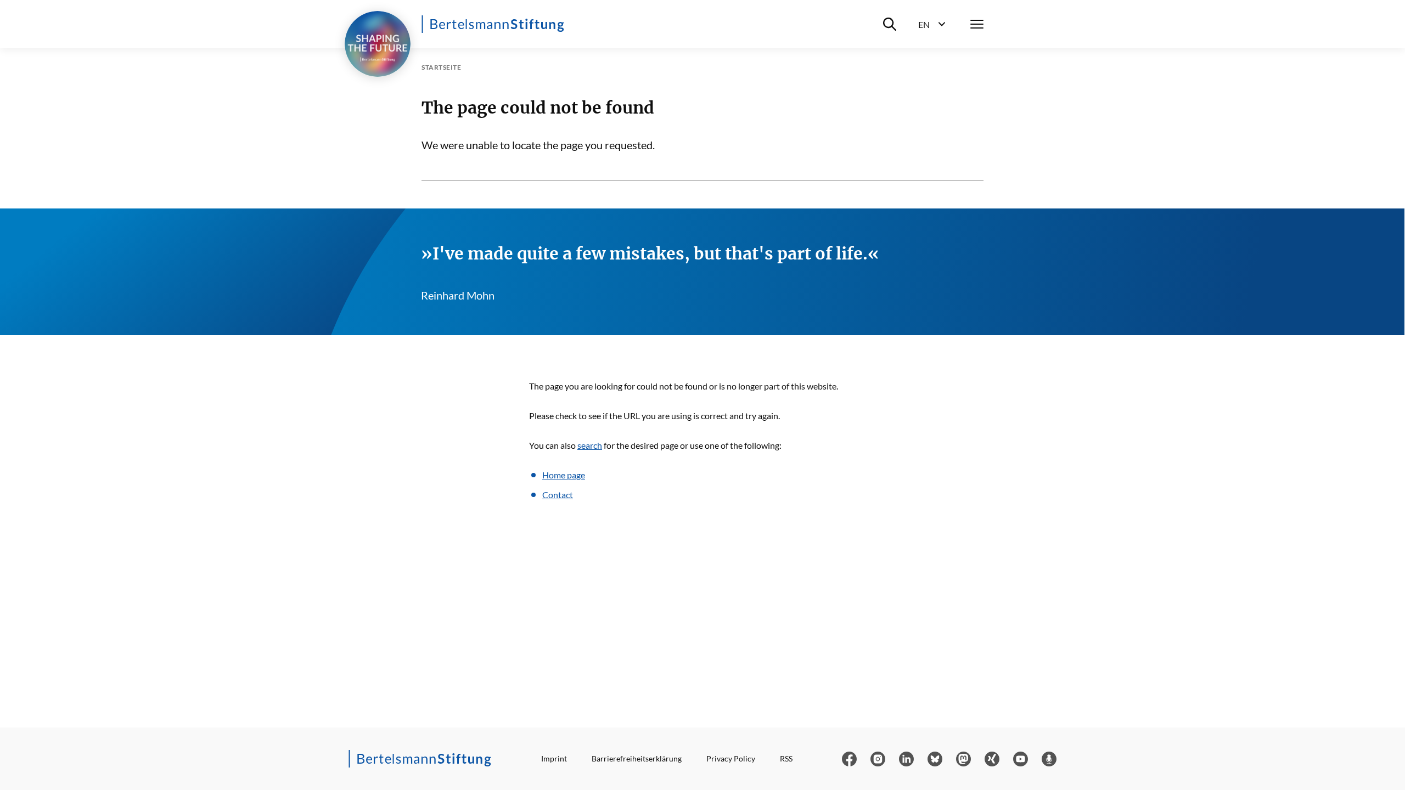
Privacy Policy (730, 758)
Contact (557, 494)
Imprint (554, 758)
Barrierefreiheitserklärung (637, 758)
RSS (786, 758)
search (589, 445)
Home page (563, 475)
